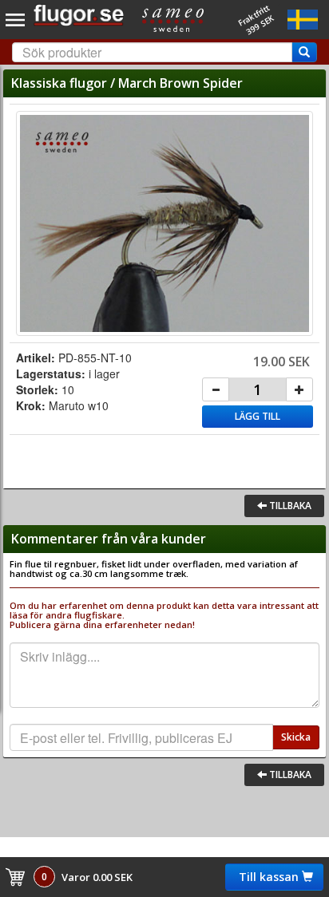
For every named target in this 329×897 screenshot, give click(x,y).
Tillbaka (289, 505)
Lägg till (257, 416)
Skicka (296, 737)
